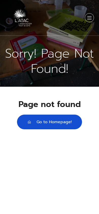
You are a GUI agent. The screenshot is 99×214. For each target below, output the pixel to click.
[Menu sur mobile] (89, 17)
